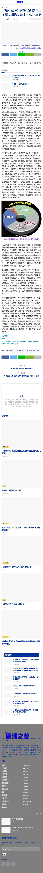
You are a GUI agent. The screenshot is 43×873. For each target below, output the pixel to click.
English (4, 765)
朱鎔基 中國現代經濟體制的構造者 (24, 686)
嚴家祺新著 (5, 783)
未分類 (4, 804)
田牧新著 (25, 777)
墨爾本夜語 (5, 789)
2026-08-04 (17, 664)
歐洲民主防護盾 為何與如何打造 (22, 827)
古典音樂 (4, 780)
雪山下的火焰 (26, 801)
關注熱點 (25, 798)
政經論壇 (5, 446)
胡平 (8, 19)
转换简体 (21, 52)
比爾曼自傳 (26, 765)
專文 (7, 7)
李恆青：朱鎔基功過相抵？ (20, 84)
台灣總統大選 (20, 351)
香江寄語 (25, 804)
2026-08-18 (17, 688)
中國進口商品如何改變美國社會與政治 (25, 693)
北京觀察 (4, 777)
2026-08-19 (15, 79)
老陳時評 (25, 783)
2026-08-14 (5, 533)
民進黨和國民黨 (30, 351)
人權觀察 (4, 771)
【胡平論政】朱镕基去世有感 (13, 604)
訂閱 (3, 854)
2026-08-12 (5, 607)
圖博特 (4, 786)
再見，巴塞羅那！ (17, 819)
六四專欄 (4, 774)
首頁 (3, 7)
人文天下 (5, 523)
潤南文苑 (25, 774)
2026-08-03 (17, 696)
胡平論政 (25, 789)
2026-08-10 (17, 714)
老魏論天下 (26, 786)
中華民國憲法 (10, 351)
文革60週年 (5, 801)
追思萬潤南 (26, 795)
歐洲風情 (4, 807)
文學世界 (4, 798)
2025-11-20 (15, 830)
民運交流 (25, 768)
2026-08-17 (15, 86)
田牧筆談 (25, 780)
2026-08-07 (5, 646)
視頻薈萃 (25, 792)
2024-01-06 (16, 19)
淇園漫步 (25, 771)
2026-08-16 (17, 672)
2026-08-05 (15, 821)
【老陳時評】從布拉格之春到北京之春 (17, 567)
